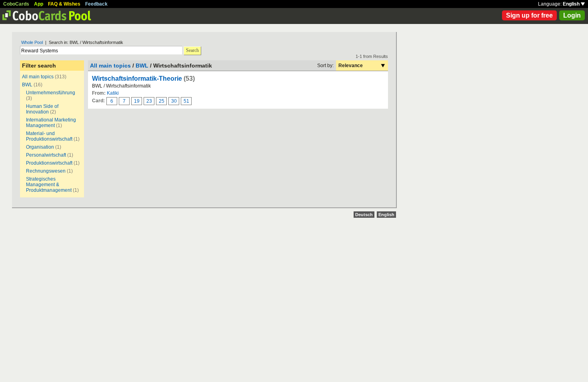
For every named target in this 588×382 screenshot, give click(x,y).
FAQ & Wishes (64, 4)
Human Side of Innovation (42, 109)
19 (137, 101)
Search (192, 50)
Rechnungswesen (46, 171)
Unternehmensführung (50, 93)
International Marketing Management (51, 122)
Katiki (113, 93)
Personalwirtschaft (46, 155)
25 (161, 101)
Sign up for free (529, 15)
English (572, 4)
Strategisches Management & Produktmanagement (49, 184)
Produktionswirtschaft (49, 163)
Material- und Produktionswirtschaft (49, 136)
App (38, 4)
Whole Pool (32, 42)
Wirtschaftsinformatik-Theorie (137, 78)
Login (572, 15)
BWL (27, 85)
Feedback (96, 4)
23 (149, 101)
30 (174, 101)
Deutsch (364, 214)
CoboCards (16, 4)
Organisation (40, 147)
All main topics (38, 77)
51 (186, 101)
